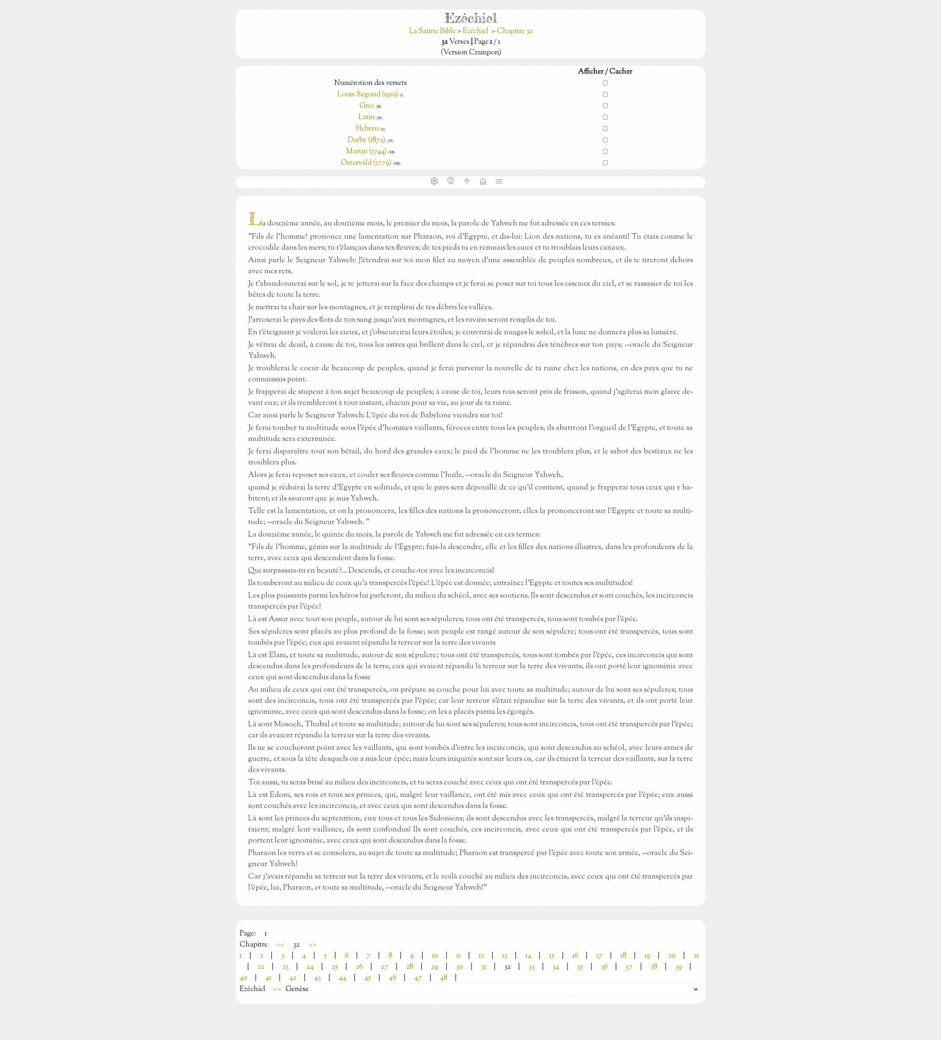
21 (696, 956)
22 (261, 967)
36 (604, 967)
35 (580, 967)
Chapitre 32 (515, 31)
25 (335, 967)
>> (312, 945)
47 (418, 978)
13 (504, 956)
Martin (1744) (366, 151)
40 (243, 978)
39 (678, 967)
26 (359, 967)
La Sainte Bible (433, 31)
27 (384, 967)
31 (483, 967)
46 (392, 978)
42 (292, 978)
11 (458, 956)
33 (531, 967)
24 (310, 967)
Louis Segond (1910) (367, 94)
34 (555, 967)
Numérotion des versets (370, 83)
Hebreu (367, 129)
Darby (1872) (367, 140)
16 (575, 956)
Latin (366, 117)
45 (367, 978)
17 (599, 956)
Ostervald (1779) (366, 163)
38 (654, 967)
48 (443, 978)
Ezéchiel (476, 31)
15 (551, 956)
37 (629, 967)
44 (342, 978)
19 (647, 956)
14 (528, 956)
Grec (367, 106)
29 (434, 967)
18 (623, 956)
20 (672, 956)
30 (459, 967)
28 (409, 967)
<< (280, 945)
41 (268, 978)
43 (317, 978)
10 (435, 956)
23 (285, 967)
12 (481, 956)
